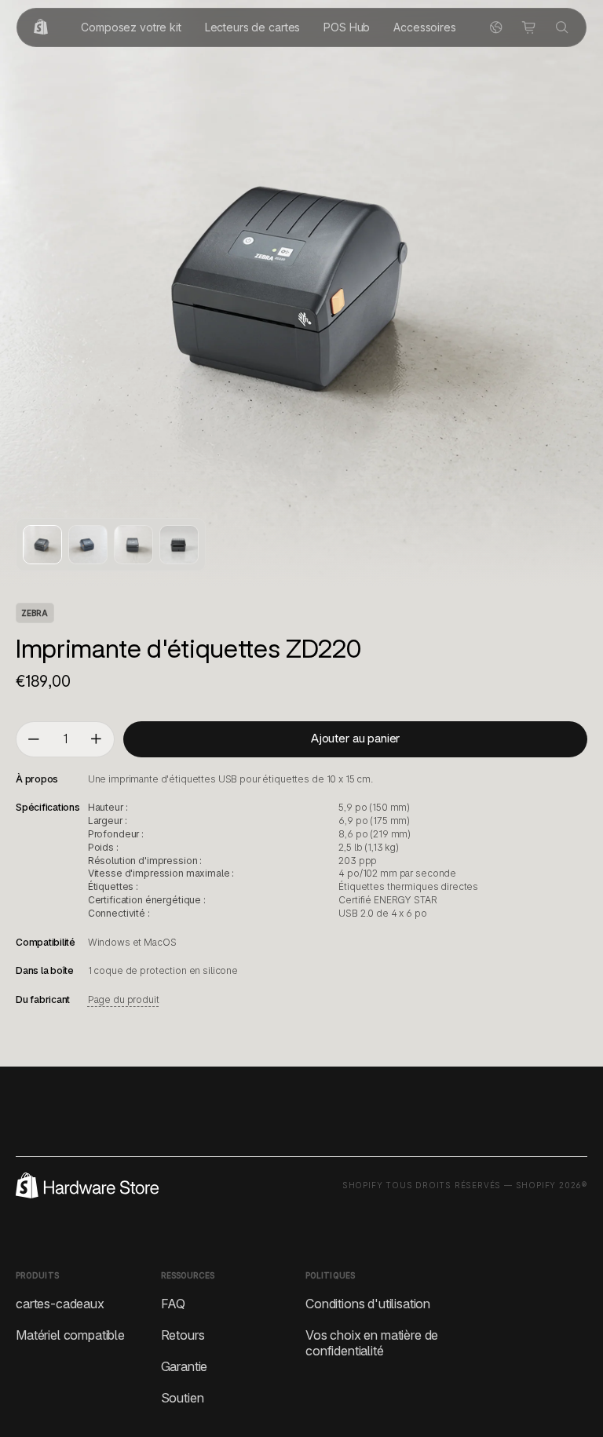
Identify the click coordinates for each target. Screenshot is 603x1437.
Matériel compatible (70, 1335)
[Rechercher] (562, 27)
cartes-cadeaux (60, 1303)
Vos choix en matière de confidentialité (371, 1343)
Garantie (184, 1366)
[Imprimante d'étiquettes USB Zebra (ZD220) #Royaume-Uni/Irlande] (42, 544)
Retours (183, 1335)
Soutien (182, 1398)
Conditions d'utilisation (367, 1303)
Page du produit (123, 999)
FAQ (173, 1303)
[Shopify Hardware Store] (40, 27)
